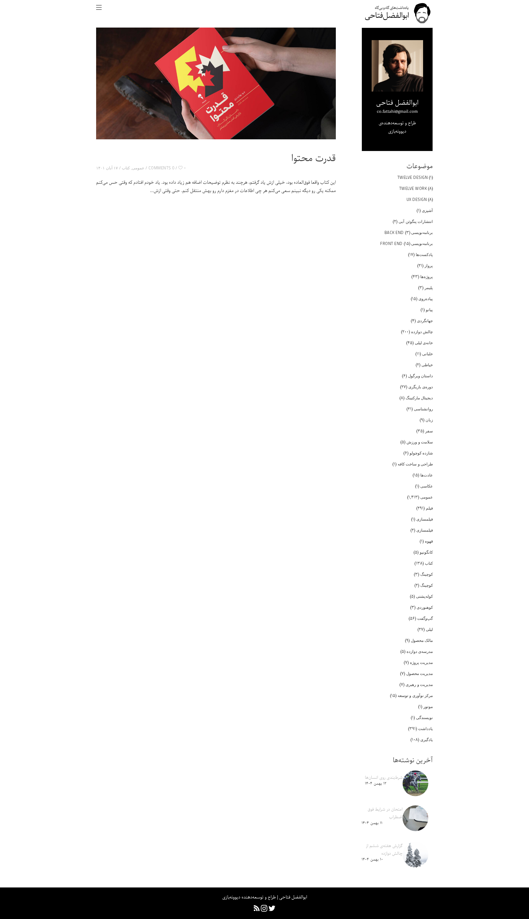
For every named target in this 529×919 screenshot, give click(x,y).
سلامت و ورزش (420, 442)
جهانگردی (425, 321)
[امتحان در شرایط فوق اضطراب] (415, 818)
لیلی (429, 629)
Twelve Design (412, 177)
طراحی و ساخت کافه (415, 464)
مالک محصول (422, 640)
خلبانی (427, 354)
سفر (429, 431)
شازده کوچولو (421, 453)
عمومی (138, 168)
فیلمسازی (424, 519)
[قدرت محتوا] (216, 83)
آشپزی (427, 210)
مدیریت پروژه (421, 662)
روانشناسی (423, 409)
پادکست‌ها (424, 254)
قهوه (429, 541)
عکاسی (426, 486)
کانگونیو (426, 552)
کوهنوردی (425, 607)
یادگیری (426, 739)
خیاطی (427, 365)
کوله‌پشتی (424, 596)
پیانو (429, 310)
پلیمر (429, 287)
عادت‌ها (426, 475)
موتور (428, 706)
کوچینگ (426, 574)
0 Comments (161, 168)
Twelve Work (413, 188)
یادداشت (425, 728)
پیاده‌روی (425, 299)
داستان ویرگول (420, 376)
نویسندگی (424, 717)
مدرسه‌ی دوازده (420, 651)
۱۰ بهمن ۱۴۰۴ (372, 859)
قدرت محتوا (313, 159)
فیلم (429, 508)
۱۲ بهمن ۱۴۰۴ (375, 783)
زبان (429, 420)
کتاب (126, 168)
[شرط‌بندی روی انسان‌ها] (415, 783)
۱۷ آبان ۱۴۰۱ (107, 168)
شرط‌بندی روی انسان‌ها (384, 777)
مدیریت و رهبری (419, 684)
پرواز (429, 265)
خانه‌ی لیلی (424, 343)
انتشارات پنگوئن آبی (416, 221)
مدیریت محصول (419, 673)
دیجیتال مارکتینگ (419, 398)
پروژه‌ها (426, 276)
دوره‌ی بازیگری (420, 387)
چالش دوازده (422, 332)
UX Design (417, 199)
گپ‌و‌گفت (425, 618)
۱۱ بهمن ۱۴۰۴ (372, 823)
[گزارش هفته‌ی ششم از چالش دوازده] (415, 855)
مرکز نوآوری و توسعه (415, 695)
